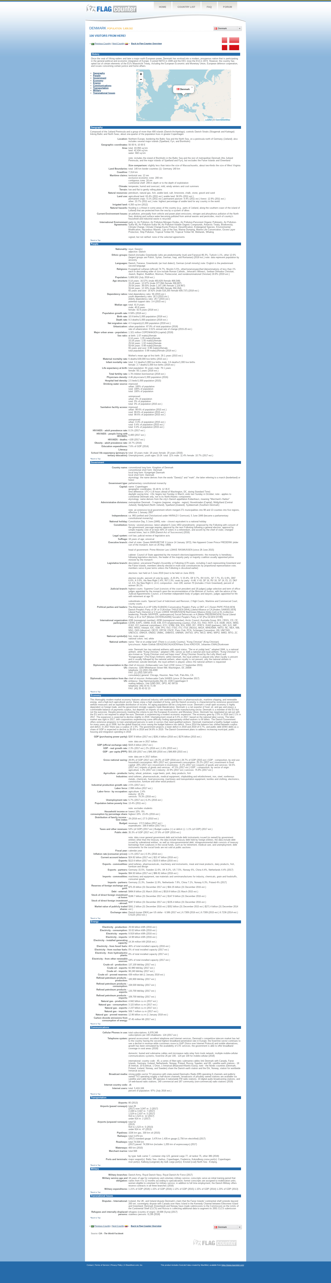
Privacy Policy (117, 1265)
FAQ (209, 7)
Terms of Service (102, 1265)
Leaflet (208, 119)
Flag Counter (112, 8)
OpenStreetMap (222, 119)
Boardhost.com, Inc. (134, 1265)
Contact (90, 1265)
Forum (227, 7)
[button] (192, 87)
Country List (186, 7)
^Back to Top (95, 240)
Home (162, 7)
